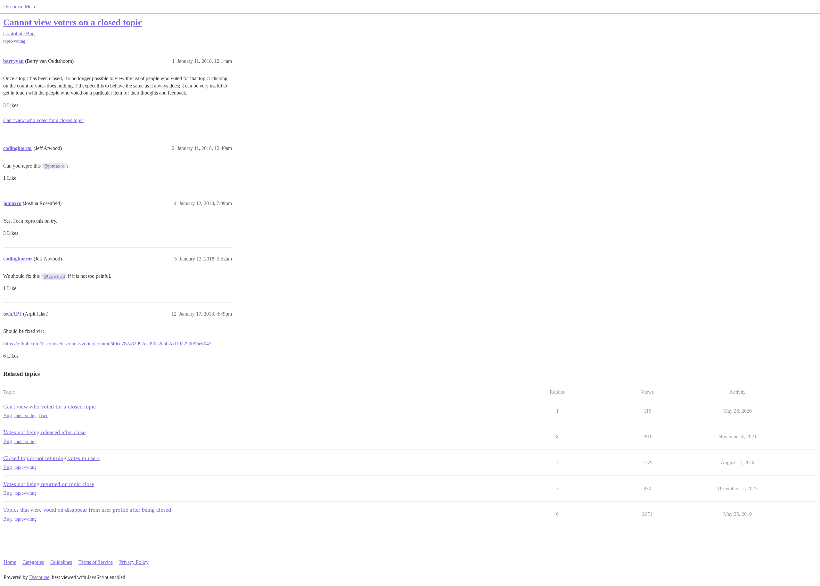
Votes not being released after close (44, 432)
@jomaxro (54, 166)
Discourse (39, 577)
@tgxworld (54, 276)
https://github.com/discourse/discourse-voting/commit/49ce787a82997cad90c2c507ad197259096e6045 (107, 343)
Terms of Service (95, 562)
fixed (43, 415)
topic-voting (14, 41)
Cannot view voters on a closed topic (72, 22)
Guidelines (61, 562)
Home (10, 562)
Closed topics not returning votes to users (51, 458)
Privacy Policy (134, 562)
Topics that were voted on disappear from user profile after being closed (87, 510)
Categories (33, 562)
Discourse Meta (19, 6)
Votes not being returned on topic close (48, 484)
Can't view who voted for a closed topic (43, 120)
